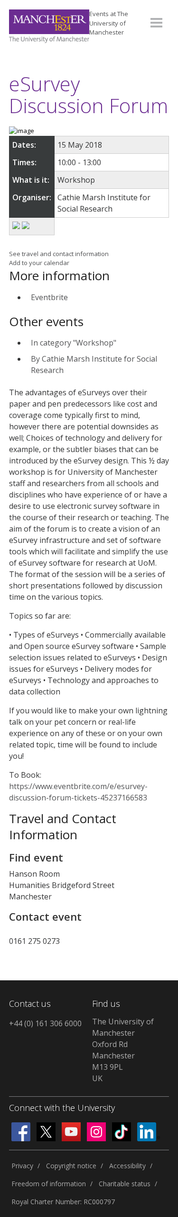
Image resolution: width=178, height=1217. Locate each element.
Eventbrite (49, 297)
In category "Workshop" (73, 343)
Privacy (22, 1165)
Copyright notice (71, 1165)
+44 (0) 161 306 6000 (45, 1023)
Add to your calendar (39, 262)
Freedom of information (48, 1183)
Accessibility (127, 1165)
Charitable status (124, 1183)
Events (108, 22)
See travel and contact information (59, 253)
